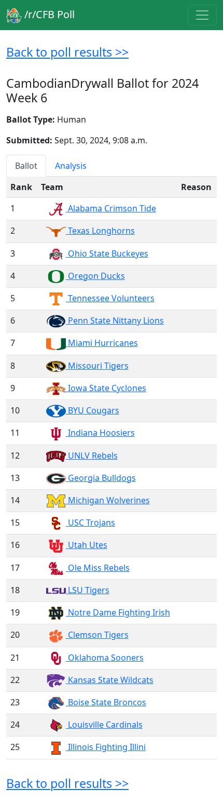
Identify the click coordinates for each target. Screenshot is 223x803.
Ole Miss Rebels (98, 567)
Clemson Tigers (97, 634)
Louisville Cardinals (104, 724)
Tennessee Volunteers (110, 298)
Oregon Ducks (95, 276)
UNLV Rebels (92, 455)
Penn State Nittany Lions (115, 320)
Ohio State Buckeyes (107, 253)
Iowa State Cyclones (106, 388)
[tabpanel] (111, 468)
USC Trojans (90, 522)
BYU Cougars (92, 410)
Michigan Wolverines (108, 500)
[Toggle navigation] (202, 15)
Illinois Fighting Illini (106, 747)
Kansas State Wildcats (110, 680)
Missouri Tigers (97, 365)
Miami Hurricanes (102, 343)
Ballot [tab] (26, 165)
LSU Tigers (87, 590)
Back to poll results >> (67, 52)
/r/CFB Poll (48, 14)
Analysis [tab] (71, 165)
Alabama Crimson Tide (111, 208)
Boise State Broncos (106, 702)
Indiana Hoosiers (100, 432)
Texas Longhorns (100, 230)
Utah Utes (86, 545)
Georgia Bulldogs (101, 478)
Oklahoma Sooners (105, 657)
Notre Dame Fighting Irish (118, 612)
